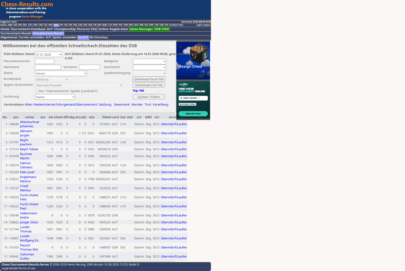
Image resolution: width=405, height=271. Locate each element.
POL (121, 25)
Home (4, 29)
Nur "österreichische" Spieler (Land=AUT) (68, 91)
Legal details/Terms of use (18, 268)
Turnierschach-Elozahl (15, 33)
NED (115, 25)
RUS (136, 25)
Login (199, 25)
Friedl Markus (25, 188)
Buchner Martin (26, 156)
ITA (94, 25)
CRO (41, 25)
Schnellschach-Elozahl (48, 33)
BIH (20, 25)
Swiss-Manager (141, 29)
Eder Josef (27, 172)
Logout (206, 25)
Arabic (3, 25)
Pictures (83, 29)
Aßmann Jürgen (26, 133)
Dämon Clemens (26, 165)
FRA (75, 25)
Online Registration (113, 29)
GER (80, 25)
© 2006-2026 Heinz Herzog (67, 264)
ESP (61, 25)
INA (90, 25)
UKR (162, 25)
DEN (51, 25)
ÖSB (157, 29)
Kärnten (137, 104)
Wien (28, 104)
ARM (10, 25)
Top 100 (138, 90)
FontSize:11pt (176, 25)
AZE (15, 25)
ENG (56, 25)
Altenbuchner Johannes (29, 124)
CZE (45, 25)
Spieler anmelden (65, 37)
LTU (110, 25)
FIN (70, 25)
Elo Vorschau (99, 37)
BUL (25, 25)
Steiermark (122, 104)
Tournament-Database (28, 29)
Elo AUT (83, 37)
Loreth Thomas (26, 229)
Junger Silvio (29, 222)
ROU (131, 25)
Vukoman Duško (27, 256)
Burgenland (67, 104)
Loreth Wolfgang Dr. (29, 238)
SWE (151, 25)
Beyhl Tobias (29, 149)
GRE (85, 25)
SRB (141, 25)
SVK (146, 25)
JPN (99, 25)
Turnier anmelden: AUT (35, 37)
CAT (30, 25)
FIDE (165, 29)
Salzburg (105, 104)
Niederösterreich (45, 104)
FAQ (94, 29)
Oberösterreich (86, 104)
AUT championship (61, 29)
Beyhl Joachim (26, 142)
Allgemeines (9, 37)
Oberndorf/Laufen (174, 124)
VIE (166, 25)
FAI (65, 25)
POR (126, 25)
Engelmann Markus (28, 179)
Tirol (148, 104)
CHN (35, 25)
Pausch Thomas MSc (29, 247)
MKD (105, 25)
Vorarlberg (160, 104)
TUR (156, 25)
